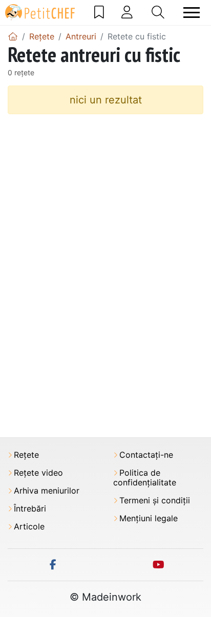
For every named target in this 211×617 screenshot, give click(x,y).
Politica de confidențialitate (144, 477)
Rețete (26, 455)
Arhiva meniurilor (46, 491)
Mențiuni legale (148, 518)
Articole (29, 526)
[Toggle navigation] (191, 12)
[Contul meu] (127, 12)
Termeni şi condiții (154, 500)
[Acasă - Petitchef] (13, 36)
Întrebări (30, 509)
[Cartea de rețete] (99, 12)
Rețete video (38, 473)
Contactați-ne (146, 455)
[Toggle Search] (158, 12)
